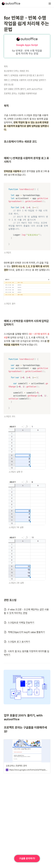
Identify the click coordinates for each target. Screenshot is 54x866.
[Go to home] (11, 3)
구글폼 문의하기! (27, 858)
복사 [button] (47, 185)
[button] (50, 3)
